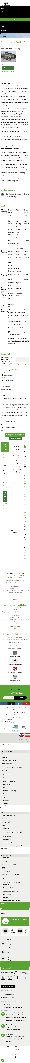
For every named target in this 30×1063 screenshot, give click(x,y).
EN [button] (28, 742)
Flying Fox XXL (7, 784)
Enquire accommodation (16, 435)
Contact (5, 861)
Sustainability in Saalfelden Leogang (12, 900)
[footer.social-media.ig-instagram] (18, 703)
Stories (5, 829)
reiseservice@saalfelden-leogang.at (25, 499)
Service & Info (6, 855)
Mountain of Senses (8, 778)
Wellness (5, 794)
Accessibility (19, 717)
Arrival (5, 858)
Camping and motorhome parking (11, 1008)
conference (7, 871)
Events (5, 819)
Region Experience (8, 751)
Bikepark (21, 715)
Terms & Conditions (11, 715)
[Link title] (5, 921)
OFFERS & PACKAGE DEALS (8, 994)
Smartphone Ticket (8, 888)
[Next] (25, 728)
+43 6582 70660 (12, 1039)
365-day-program (9, 816)
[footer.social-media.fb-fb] (3, 703)
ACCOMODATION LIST (7, 991)
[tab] (27, 9)
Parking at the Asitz (8, 894)
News (4, 826)
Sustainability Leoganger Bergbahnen (12, 891)
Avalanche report (7, 843)
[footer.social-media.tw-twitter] (11, 703)
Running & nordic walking (9, 790)
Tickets (3, 909)
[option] (15, 728)
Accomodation (5, 968)
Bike (4, 754)
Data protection (14, 712)
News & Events (7, 813)
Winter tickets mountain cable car (12, 931)
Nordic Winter (8, 764)
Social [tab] (4, 27)
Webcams (5, 822)
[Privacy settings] (2, 1060)
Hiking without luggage (9, 781)
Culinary (5, 797)
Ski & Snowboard (8, 761)
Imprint (22, 712)
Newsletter (6, 897)
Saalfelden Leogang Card (12, 767)
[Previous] (4, 728)
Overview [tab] (3, 78)
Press (6, 712)
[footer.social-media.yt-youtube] (26, 703)
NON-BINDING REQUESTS (8, 998)
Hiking (5, 757)
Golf (4, 787)
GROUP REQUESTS (6, 1004)
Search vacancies (8, 68)
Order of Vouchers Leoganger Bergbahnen (13, 846)
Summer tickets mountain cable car (18, 919)
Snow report (6, 839)
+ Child (4, 982)
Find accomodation (8, 986)
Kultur (5, 771)
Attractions (6, 800)
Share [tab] (4, 31)
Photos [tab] (8, 78)
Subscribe (20, 697)
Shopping (5, 803)
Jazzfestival (10, 717)
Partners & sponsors (10, 875)
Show (4, 373)
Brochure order (8, 865)
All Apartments (9, 72)
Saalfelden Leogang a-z (11, 832)
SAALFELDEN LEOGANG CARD (9, 1001)
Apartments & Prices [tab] (15, 78)
